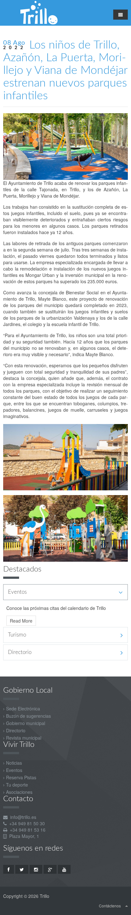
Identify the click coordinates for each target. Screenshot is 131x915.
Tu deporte (17, 784)
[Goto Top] (126, 905)
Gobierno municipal (25, 723)
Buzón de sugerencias (28, 716)
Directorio (15, 730)
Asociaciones (19, 792)
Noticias (14, 763)
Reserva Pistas (21, 777)
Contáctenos (110, 905)
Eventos (14, 770)
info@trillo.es (23, 817)
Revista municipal (23, 738)
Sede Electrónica (23, 708)
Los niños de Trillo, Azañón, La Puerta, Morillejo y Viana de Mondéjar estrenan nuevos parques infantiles (65, 70)
